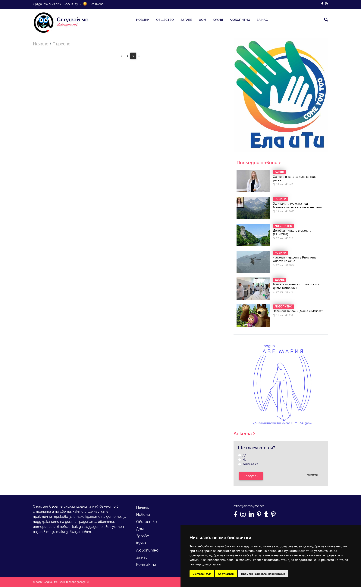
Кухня (218, 20)
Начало (40, 43)
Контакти (146, 564)
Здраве (186, 20)
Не (244, 459)
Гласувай (251, 476)
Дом (202, 20)
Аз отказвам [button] (226, 573)
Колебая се (250, 464)
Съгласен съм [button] (202, 573)
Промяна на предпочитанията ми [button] (263, 573)
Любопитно (240, 20)
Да (244, 455)
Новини (142, 20)
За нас (262, 20)
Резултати (312, 475)
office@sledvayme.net (249, 506)
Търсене (61, 43)
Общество (165, 20)
